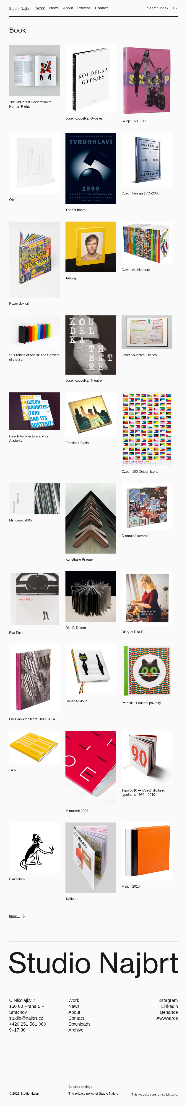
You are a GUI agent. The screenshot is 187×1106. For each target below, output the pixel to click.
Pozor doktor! (19, 303)
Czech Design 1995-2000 (140, 193)
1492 (12, 770)
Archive (75, 1029)
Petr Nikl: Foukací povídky (141, 703)
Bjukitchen (17, 879)
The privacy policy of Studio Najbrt (93, 1093)
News (74, 1006)
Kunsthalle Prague (79, 559)
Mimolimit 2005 (20, 520)
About (74, 1012)
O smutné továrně (135, 536)
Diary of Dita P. (133, 632)
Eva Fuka (16, 633)
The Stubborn (75, 210)
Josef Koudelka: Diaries (139, 355)
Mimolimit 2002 (76, 811)
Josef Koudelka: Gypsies (84, 118)
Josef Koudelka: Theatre (83, 380)
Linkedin (169, 1006)
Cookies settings (80, 1086)
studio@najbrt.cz (26, 1018)
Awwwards (167, 1018)
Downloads (79, 1024)
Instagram (167, 1000)
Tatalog (70, 278)
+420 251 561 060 (27, 1024)
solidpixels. (170, 1094)
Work (73, 1000)
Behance (169, 1012)
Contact (76, 1018)
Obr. (12, 200)
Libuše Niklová (76, 701)
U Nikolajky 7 (22, 1000)
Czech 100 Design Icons (140, 471)
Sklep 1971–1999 (134, 121)
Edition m (72, 898)
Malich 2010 (131, 886)
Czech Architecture (136, 270)
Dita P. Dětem (75, 628)
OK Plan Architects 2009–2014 (32, 719)
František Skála (77, 443)
